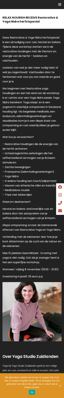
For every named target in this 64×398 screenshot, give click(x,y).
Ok (32, 392)
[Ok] (60, 385)
